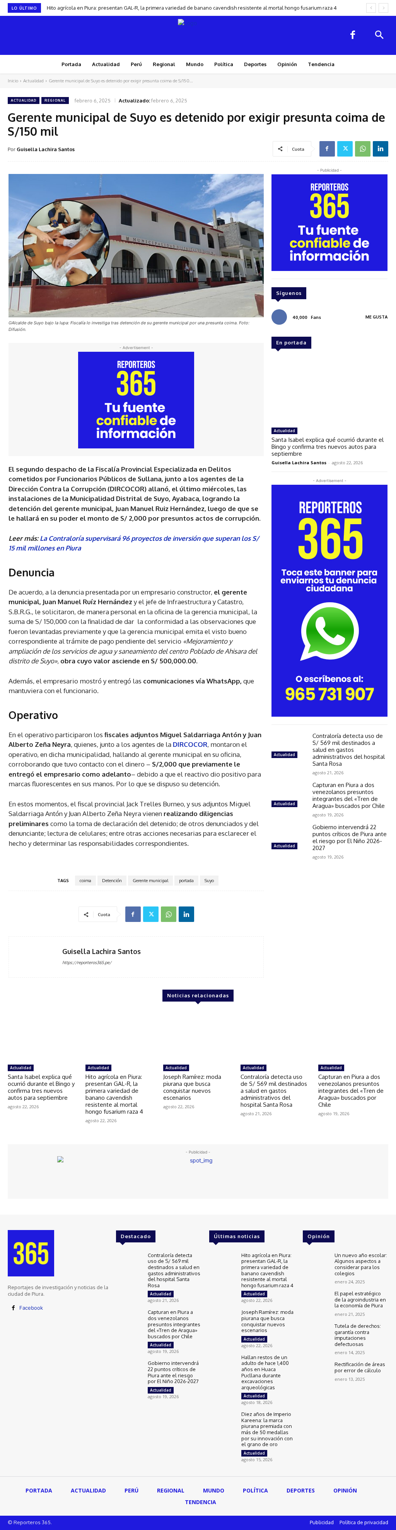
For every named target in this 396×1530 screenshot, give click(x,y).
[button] (379, 35)
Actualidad (33, 80)
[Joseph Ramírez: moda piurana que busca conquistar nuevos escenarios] (198, 1036)
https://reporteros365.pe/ (86, 962)
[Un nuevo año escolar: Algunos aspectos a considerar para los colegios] (315, 1262)
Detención (112, 880)
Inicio (13, 80)
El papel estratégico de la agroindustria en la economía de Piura (360, 1299)
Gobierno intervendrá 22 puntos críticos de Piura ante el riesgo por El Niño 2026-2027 (349, 837)
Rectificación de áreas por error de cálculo (360, 1367)
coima (85, 880)
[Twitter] (345, 149)
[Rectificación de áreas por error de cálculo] (315, 1371)
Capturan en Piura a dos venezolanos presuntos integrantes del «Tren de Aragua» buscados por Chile (348, 795)
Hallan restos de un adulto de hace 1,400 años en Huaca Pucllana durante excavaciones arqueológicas (265, 1372)
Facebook (31, 1308)
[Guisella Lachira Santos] (35, 957)
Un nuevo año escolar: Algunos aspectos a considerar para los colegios (361, 1264)
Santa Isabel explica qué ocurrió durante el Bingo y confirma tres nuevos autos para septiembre (327, 446)
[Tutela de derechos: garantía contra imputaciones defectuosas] (315, 1333)
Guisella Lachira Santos (46, 149)
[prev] (371, 8)
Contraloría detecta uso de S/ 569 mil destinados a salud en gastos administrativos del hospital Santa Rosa (348, 749)
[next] (383, 8)
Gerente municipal (150, 880)
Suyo (209, 880)
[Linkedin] (380, 149)
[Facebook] (352, 35)
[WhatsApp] (362, 149)
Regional (55, 100)
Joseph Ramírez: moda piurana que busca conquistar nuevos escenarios (192, 1087)
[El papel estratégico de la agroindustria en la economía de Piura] (315, 1301)
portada (186, 880)
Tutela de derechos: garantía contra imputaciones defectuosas (358, 1335)
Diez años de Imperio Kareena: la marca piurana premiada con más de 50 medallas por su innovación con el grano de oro (267, 1429)
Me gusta (376, 317)
